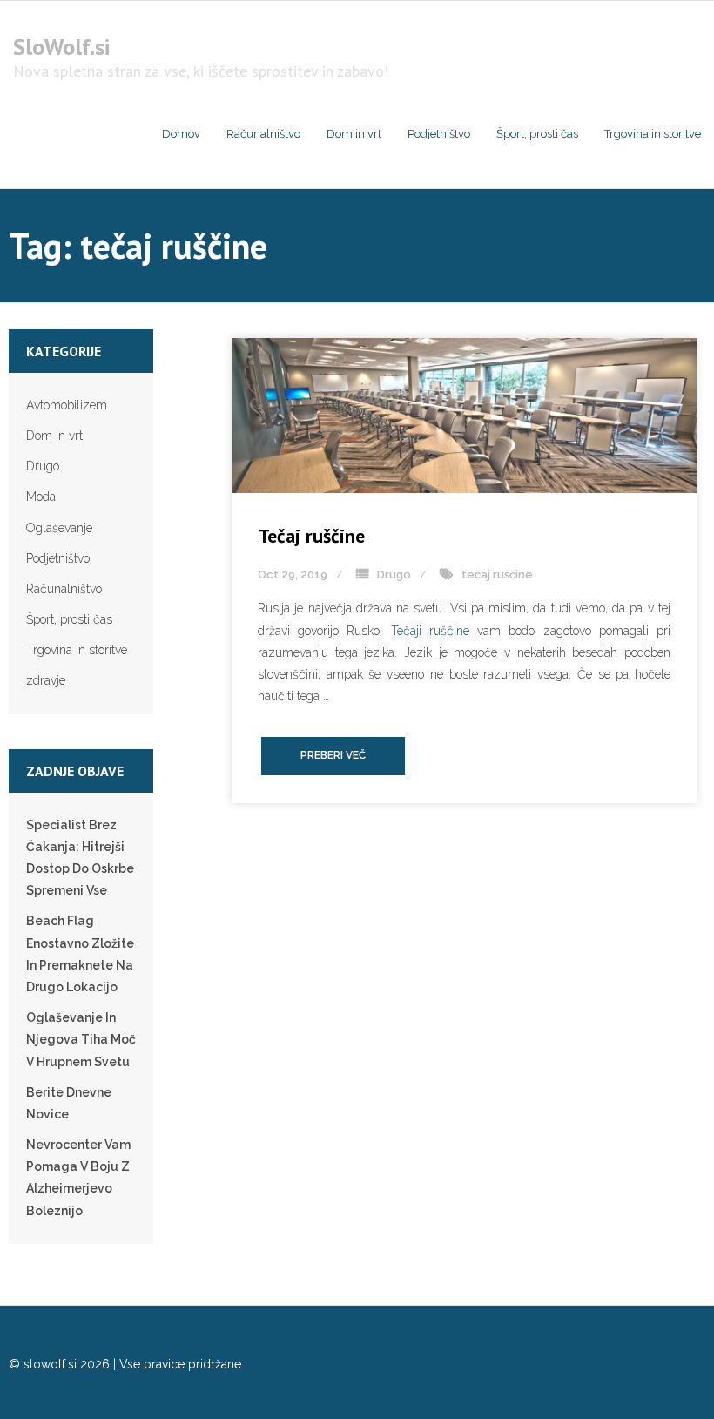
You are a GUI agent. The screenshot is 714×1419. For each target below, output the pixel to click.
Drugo (394, 574)
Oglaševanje (59, 528)
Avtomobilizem (66, 405)
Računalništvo (64, 589)
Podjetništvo (58, 558)
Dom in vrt (54, 436)
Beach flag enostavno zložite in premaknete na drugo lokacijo (80, 954)
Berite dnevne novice (68, 1103)
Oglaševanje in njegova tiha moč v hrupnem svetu (81, 1039)
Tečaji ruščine (430, 631)
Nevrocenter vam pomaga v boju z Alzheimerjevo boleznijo (78, 1178)
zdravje (45, 680)
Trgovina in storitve (76, 650)
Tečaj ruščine (311, 536)
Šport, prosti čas (69, 619)
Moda (41, 496)
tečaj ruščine (497, 574)
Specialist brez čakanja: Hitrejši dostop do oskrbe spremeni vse (80, 858)
